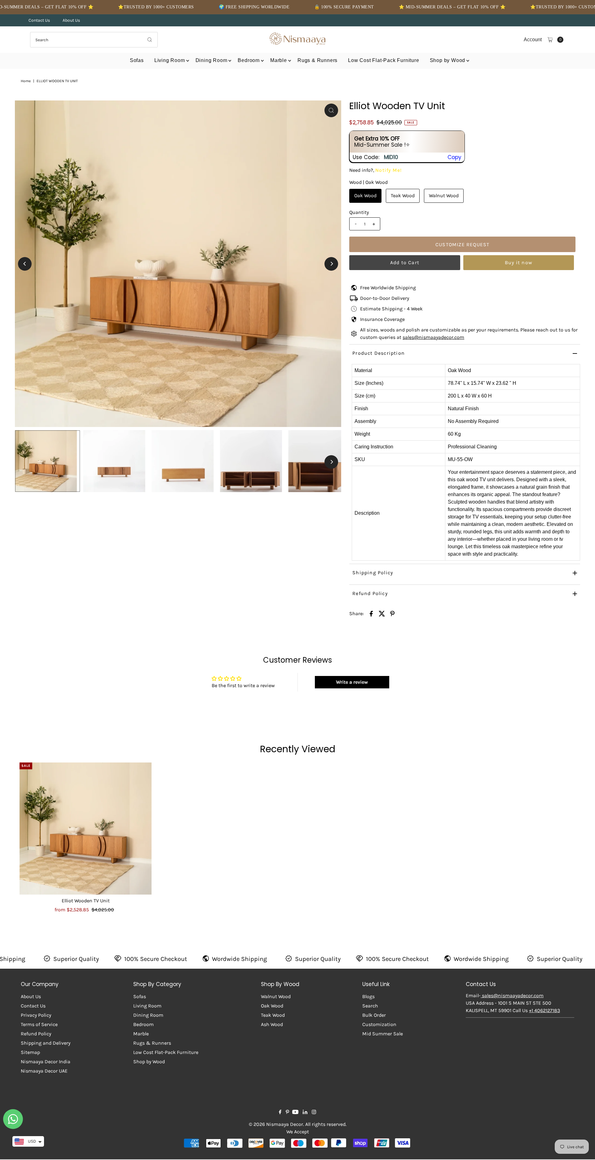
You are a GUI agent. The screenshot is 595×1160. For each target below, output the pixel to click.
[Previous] (25, 264)
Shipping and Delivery (45, 1043)
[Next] (331, 264)
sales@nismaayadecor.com (433, 337)
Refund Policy (370, 593)
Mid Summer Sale (382, 1034)
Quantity (359, 212)
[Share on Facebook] (371, 613)
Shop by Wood (447, 60)
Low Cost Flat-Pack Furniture (383, 60)
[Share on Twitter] (381, 613)
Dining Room (211, 60)
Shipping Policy (372, 573)
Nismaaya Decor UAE (44, 1071)
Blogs (368, 996)
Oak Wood (365, 195)
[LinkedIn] (305, 1112)
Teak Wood (403, 195)
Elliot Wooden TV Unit (86, 901)
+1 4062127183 (544, 1010)
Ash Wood (272, 1024)
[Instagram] (314, 1112)
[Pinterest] (287, 1112)
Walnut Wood (444, 195)
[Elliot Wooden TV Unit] (86, 828)
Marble (278, 60)
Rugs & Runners (317, 60)
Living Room (169, 60)
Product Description (378, 353)
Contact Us (39, 20)
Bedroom (249, 60)
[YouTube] (295, 1112)
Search (370, 1006)
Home (26, 81)
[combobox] (94, 39)
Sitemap (30, 1052)
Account (533, 39)
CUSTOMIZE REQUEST (462, 244)
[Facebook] (280, 1112)
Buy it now (518, 262)
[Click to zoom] (331, 110)
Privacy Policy (36, 1015)
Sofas (137, 60)
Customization (379, 1024)
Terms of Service (39, 1024)
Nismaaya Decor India (45, 1061)
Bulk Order (374, 1015)
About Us (71, 20)
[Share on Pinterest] (392, 613)
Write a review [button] (352, 682)
